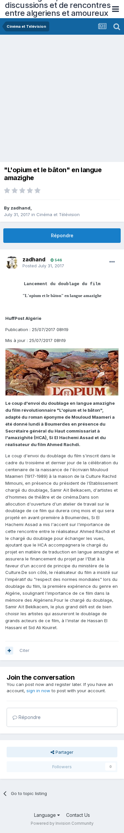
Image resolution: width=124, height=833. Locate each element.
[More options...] (112, 262)
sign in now (38, 690)
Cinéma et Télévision (58, 214)
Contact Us (78, 815)
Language (45, 815)
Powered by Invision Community (62, 823)
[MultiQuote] (9, 651)
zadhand (20, 207)
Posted (43, 265)
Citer (24, 650)
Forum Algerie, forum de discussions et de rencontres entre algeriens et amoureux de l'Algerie (57, 9)
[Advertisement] (62, 100)
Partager (63, 752)
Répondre (62, 235)
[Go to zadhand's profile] (12, 262)
